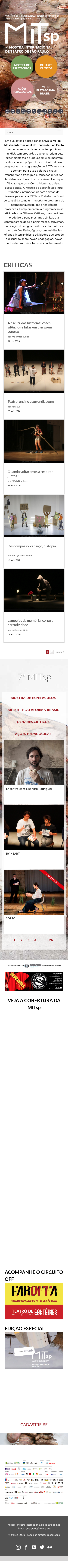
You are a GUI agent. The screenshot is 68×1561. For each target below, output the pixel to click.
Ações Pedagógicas (27, 230)
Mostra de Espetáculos (41, 188)
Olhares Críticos (33, 213)
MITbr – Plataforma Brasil (46, 196)
